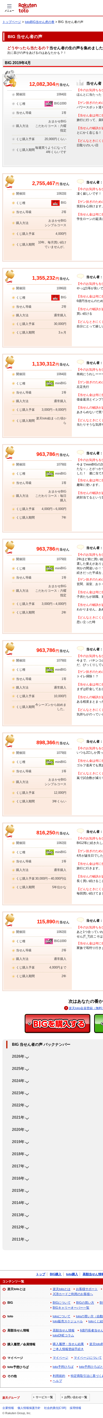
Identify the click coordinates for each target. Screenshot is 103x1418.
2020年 (18, 1130)
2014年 (18, 1203)
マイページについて (88, 1357)
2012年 (18, 1227)
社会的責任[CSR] (55, 1408)
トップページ (11, 22)
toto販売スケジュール (68, 1321)
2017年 (18, 1166)
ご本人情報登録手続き (68, 1349)
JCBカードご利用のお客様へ (73, 1294)
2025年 (18, 1069)
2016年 (18, 1178)
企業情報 (8, 1408)
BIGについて (62, 1302)
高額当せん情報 (63, 1330)
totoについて (61, 1316)
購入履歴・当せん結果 (68, 1344)
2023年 (18, 1093)
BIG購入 (56, 1274)
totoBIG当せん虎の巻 (39, 22)
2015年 (18, 1190)
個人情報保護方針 (28, 1408)
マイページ (60, 1357)
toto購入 (72, 1274)
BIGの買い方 (85, 1302)
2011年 (18, 1239)
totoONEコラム (63, 1335)
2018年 (18, 1154)
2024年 (18, 1081)
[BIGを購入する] (57, 1023)
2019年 (18, 1142)
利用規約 (59, 1376)
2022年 (18, 1105)
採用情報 (75, 1408)
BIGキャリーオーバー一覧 (71, 1307)
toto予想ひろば (63, 1367)
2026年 (18, 1056)
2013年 (18, 1215)
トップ (40, 1274)
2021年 (18, 1117)
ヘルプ (57, 1381)
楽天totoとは (61, 1289)
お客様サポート (87, 1289)
